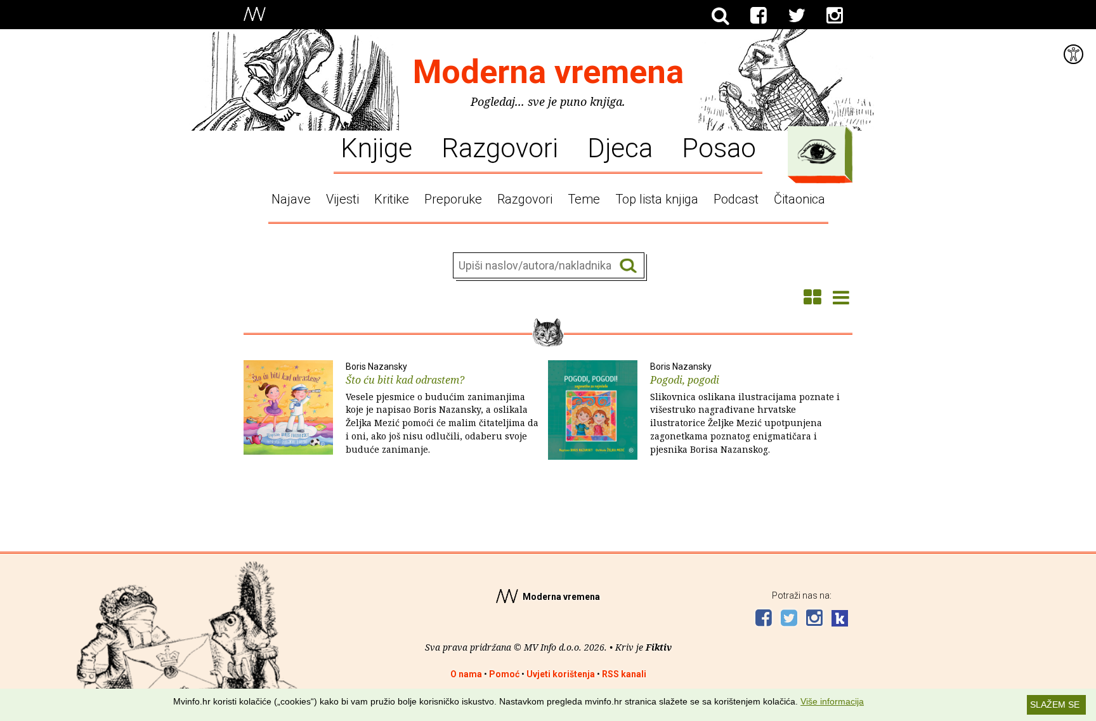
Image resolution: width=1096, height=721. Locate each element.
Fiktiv (659, 647)
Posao (719, 147)
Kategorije (817, 151)
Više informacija (832, 701)
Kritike (391, 199)
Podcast (736, 199)
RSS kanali (624, 674)
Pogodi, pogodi (745, 408)
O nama (466, 674)
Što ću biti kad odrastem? (442, 408)
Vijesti (342, 199)
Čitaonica (799, 199)
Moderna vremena (548, 72)
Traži (628, 266)
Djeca (620, 147)
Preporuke (453, 199)
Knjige (376, 147)
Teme (584, 199)
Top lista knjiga (656, 199)
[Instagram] (834, 16)
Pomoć (504, 674)
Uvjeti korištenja (560, 674)
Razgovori (499, 147)
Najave (291, 199)
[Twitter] (796, 16)
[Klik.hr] (840, 620)
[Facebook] (758, 16)
